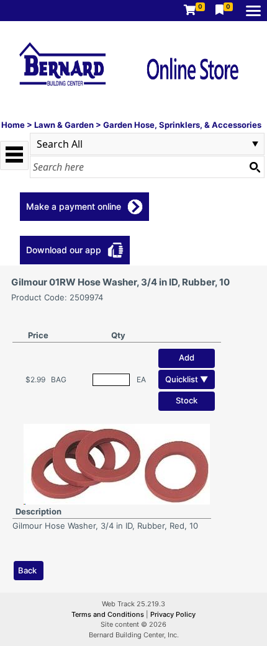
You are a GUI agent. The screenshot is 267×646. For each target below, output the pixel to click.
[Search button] (254, 167)
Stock (186, 400)
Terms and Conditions (108, 614)
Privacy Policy (173, 614)
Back (27, 570)
